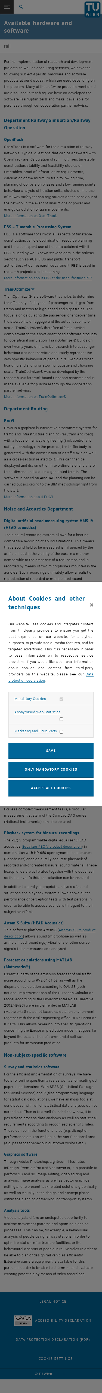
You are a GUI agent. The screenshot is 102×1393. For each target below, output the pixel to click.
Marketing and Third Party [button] (35, 731)
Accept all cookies (51, 788)
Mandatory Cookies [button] (30, 699)
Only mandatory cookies (51, 769)
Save (51, 750)
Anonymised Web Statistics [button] (37, 712)
